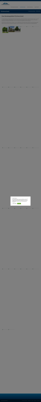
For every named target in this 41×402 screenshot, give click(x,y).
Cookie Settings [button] (14, 203)
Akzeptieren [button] (19, 203)
